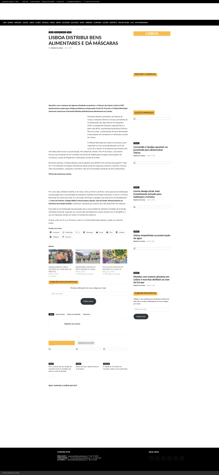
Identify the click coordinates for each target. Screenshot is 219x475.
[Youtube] (215, 1)
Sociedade (66, 22)
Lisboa (31, 22)
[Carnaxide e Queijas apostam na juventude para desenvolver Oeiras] (151, 130)
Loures (38, 22)
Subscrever (88, 301)
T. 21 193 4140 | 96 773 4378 (91, 1)
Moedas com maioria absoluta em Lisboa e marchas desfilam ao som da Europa (151, 280)
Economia (97, 22)
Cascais (25, 22)
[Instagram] (200, 1)
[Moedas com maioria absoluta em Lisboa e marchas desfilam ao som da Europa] (151, 260)
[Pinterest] (207, 1)
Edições (136, 143)
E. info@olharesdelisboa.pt (73, 1)
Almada (10, 22)
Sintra (58, 22)
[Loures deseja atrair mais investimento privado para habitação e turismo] (151, 175)
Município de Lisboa (60, 32)
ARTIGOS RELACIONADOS (62, 343)
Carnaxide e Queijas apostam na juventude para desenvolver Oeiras (150, 150)
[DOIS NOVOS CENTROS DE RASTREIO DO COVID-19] (115, 256)
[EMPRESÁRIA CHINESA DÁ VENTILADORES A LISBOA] (88, 256)
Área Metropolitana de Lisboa (63, 29)
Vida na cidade (123, 22)
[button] (216, 23)
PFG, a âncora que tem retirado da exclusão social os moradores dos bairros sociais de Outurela (60, 369)
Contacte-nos (60, 1)
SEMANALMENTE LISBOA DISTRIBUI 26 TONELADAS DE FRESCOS (60, 269)
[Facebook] (196, 1)
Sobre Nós (25, 1)
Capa (4, 22)
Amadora (17, 22)
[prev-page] (50, 375)
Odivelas (45, 22)
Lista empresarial (141, 22)
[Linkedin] (203, 1)
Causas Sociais (60, 314)
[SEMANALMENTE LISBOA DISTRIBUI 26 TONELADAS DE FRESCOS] (61, 256)
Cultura (105, 22)
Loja (132, 22)
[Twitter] (211, 1)
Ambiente (88, 22)
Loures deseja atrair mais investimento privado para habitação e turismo (147, 194)
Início (50, 29)
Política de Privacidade (48, 1)
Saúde (82, 22)
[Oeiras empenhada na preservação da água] (151, 219)
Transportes (86, 314)
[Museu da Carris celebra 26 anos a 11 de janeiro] (88, 356)
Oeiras (52, 22)
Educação (75, 22)
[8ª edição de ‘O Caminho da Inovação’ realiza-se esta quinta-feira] (115, 356)
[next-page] (53, 375)
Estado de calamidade (73, 314)
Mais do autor (86, 343)
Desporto (113, 22)
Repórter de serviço (57, 48)
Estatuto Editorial (35, 1)
